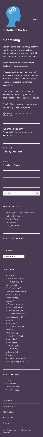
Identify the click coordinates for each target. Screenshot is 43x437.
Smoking (10, 342)
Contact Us (8, 417)
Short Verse (13, 336)
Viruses (9, 355)
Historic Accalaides (16, 314)
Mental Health (12, 307)
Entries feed (11, 383)
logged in (19, 132)
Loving (9, 301)
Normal (9, 113)
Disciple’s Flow (12, 225)
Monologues (11, 320)
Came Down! (11, 222)
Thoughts (30, 113)
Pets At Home (14, 304)
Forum (6, 423)
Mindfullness (14, 278)
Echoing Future (13, 219)
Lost (10, 116)
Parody (9, 329)
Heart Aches (11, 294)
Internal (11, 323)
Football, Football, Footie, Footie (21, 213)
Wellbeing (14, 282)
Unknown (10, 352)
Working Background (15, 361)
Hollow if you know (14, 216)
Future (11, 349)
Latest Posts (9, 406)
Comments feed (13, 387)
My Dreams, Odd (13, 326)
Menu (35, 19)
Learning (10, 298)
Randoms (10, 333)
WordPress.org (12, 390)
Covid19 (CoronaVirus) (18, 358)
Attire (8, 275)
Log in (8, 380)
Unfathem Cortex (15, 30)
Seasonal (10, 339)
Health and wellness (15, 291)
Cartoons (10, 285)
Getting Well (13, 310)
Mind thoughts (12, 317)
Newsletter (8, 412)
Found (5, 116)
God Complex (12, 288)
